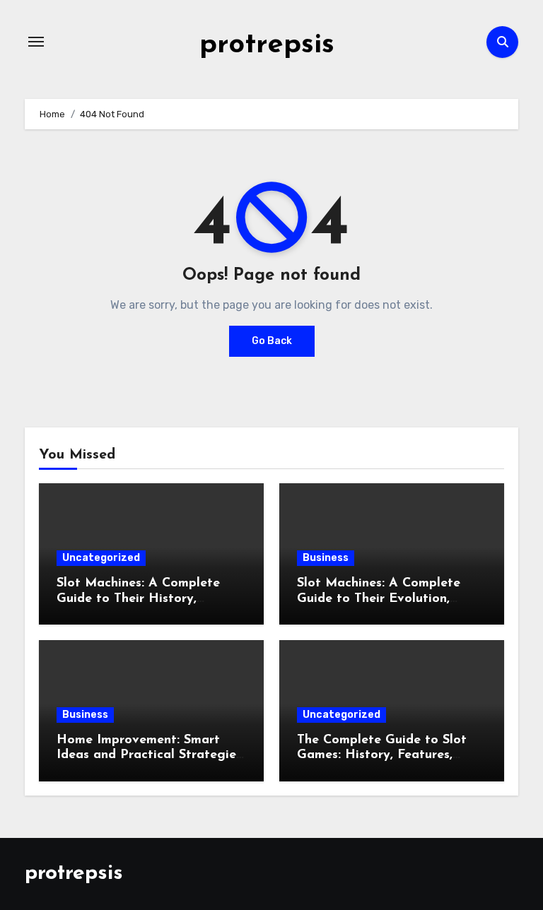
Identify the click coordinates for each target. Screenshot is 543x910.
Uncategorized (101, 558)
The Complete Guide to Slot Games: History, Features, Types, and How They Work (382, 755)
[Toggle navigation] (36, 41)
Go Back (272, 341)
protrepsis (266, 45)
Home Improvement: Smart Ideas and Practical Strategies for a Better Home (149, 755)
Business (326, 558)
